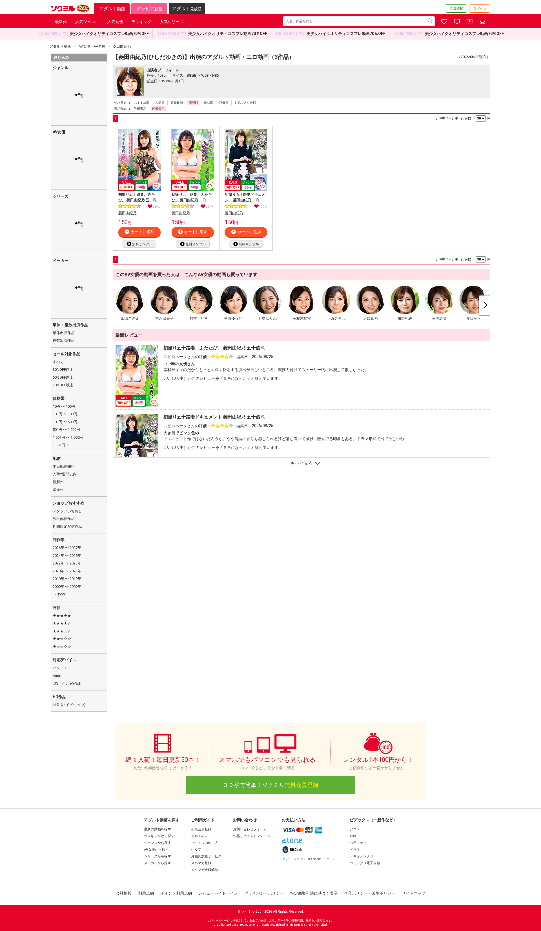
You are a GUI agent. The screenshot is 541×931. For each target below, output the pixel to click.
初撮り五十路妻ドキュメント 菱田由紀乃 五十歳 (211, 417)
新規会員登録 (201, 829)
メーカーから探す (157, 863)
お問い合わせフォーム (250, 829)
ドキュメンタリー (363, 856)
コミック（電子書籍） (366, 863)
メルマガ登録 (201, 863)
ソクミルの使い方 (204, 843)
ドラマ (355, 849)
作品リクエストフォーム (251, 836)
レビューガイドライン (218, 893)
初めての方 (199, 836)
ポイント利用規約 (176, 893)
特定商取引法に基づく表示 (314, 893)
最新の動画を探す (157, 829)
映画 (353, 836)
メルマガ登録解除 (204, 870)
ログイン (480, 8)
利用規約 (146, 893)
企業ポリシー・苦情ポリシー (369, 893)
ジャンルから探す (157, 843)
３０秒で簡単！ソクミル (270, 785)
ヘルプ (196, 849)
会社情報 (124, 893)
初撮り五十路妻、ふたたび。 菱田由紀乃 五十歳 (211, 347)
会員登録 (456, 8)
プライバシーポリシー (264, 893)
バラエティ (358, 843)
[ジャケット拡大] (155, 200)
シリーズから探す (157, 856)
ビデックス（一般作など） (373, 820)
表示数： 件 (475, 118)
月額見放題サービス (206, 856)
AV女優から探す (156, 849)
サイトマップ (413, 893)
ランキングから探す (159, 836)
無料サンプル (142, 244)
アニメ (355, 829)
